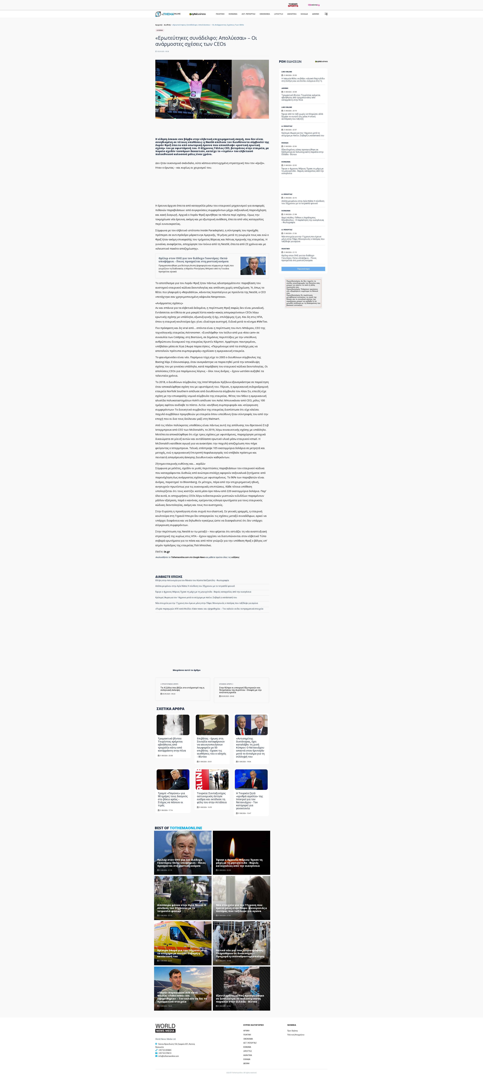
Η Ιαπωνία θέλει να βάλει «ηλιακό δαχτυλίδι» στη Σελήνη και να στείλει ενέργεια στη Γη (303, 79)
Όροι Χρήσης (292, 1031)
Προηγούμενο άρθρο (170, 684)
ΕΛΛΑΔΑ (304, 14)
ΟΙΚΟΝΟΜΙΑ (265, 14)
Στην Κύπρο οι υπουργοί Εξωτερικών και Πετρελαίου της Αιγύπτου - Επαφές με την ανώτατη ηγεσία (240, 690)
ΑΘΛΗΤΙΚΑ (291, 14)
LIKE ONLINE (286, 72)
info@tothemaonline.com (168, 1056)
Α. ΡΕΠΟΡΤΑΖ (286, 126)
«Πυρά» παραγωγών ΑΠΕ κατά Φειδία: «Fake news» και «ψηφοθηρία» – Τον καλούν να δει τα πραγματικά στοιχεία (209, 608)
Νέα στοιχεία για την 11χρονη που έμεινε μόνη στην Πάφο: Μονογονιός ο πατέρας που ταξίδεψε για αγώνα (206, 603)
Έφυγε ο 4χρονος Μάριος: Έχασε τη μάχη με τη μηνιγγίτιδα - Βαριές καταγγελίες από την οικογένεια (203, 591)
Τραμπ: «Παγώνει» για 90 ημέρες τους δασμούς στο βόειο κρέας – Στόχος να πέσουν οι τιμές (173, 799)
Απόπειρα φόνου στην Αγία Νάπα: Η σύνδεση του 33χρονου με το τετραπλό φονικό (195, 586)
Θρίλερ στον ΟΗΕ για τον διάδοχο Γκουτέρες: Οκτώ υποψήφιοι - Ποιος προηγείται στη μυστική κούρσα (194, 259)
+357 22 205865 (164, 1050)
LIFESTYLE (278, 14)
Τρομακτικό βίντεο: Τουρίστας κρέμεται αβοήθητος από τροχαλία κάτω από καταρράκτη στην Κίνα (172, 744)
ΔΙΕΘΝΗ (315, 14)
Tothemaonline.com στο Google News (188, 557)
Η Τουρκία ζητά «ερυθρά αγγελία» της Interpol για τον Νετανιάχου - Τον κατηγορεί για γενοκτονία (249, 800)
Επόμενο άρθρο (225, 684)
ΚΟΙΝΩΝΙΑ (233, 14)
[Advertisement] (212, 646)
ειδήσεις (235, 557)
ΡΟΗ (290, 61)
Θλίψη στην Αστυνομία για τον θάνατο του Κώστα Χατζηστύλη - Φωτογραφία (192, 580)
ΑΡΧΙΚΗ (246, 1031)
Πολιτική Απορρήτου (295, 1035)
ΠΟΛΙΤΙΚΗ (220, 14)
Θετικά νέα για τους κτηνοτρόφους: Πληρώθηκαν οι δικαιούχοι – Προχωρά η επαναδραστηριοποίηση (240, 953)
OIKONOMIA (248, 1039)
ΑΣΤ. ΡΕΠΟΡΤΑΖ (248, 14)
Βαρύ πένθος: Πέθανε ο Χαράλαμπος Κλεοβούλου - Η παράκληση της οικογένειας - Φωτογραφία (302, 220)
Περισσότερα (303, 269)
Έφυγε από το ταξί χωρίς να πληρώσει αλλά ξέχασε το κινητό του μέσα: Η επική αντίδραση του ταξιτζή (302, 116)
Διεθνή (167, 25)
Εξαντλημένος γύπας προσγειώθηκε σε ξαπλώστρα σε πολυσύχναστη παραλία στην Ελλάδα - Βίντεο (240, 998)
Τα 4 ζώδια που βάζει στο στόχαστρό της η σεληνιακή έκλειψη (182, 688)
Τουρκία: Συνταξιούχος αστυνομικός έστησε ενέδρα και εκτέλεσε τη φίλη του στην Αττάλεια (212, 797)
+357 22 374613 (164, 1053)
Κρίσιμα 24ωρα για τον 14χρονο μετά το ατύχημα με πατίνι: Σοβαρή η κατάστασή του (196, 597)
